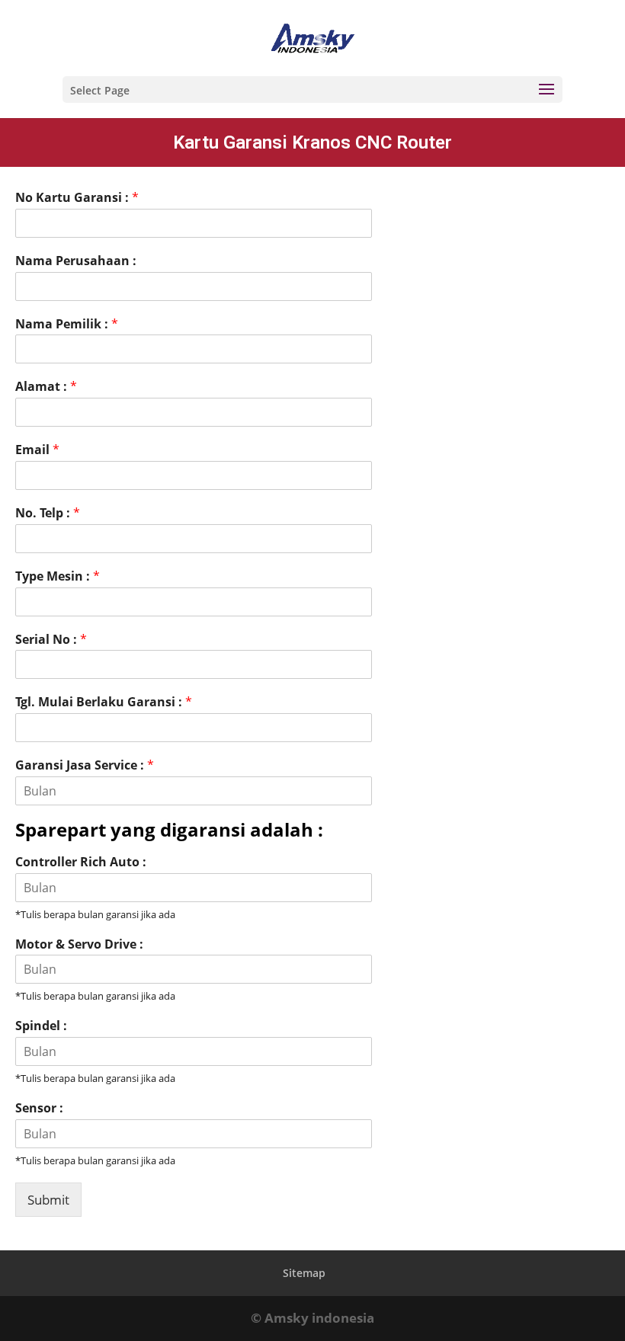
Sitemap (304, 1273)
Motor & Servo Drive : (79, 944)
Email (37, 450)
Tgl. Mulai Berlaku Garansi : (103, 702)
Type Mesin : (57, 576)
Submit (48, 1199)
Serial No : (51, 640)
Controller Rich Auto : (80, 862)
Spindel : (41, 1026)
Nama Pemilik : (66, 324)
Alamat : (46, 387)
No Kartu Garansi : (77, 198)
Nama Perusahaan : (75, 261)
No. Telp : (47, 513)
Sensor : (39, 1108)
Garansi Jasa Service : (84, 765)
